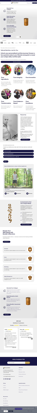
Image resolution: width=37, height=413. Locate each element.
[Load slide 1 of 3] (17, 37)
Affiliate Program (6, 389)
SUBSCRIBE (27, 362)
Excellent (12, 325)
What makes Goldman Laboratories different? (8, 47)
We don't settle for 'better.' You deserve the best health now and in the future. (6, 107)
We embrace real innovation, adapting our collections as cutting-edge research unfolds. (31, 81)
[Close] (36, 407)
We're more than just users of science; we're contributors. (18, 107)
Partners (4, 387)
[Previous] (5, 339)
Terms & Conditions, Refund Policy (24, 385)
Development (21, 376)
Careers (4, 385)
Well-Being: (6, 266)
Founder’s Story (25, 139)
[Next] (32, 180)
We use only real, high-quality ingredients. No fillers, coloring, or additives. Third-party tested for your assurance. (6, 84)
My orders (5, 398)
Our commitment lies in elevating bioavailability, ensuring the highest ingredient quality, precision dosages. (31, 108)
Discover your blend (25, 224)
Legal (19, 387)
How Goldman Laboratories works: (8, 145)
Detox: (5, 257)
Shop (5, 161)
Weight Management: (8, 276)
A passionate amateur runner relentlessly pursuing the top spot (15, 191)
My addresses (5, 403)
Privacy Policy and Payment (23, 389)
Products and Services (22, 374)
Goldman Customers (18, 323)
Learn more (5, 409)
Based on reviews (23, 325)
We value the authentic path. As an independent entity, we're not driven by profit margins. (18, 81)
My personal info (6, 405)
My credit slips (5, 400)
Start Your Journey (16, 61)
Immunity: (6, 248)
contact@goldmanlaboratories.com (9, 376)
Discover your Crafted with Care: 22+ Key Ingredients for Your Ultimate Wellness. (13, 59)
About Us (20, 369)
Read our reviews (7, 30)
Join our (18, 321)
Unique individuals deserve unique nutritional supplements (15, 166)
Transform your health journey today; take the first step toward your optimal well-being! (17, 148)
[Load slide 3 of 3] (20, 37)
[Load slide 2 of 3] (18, 37)
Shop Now (6, 241)
